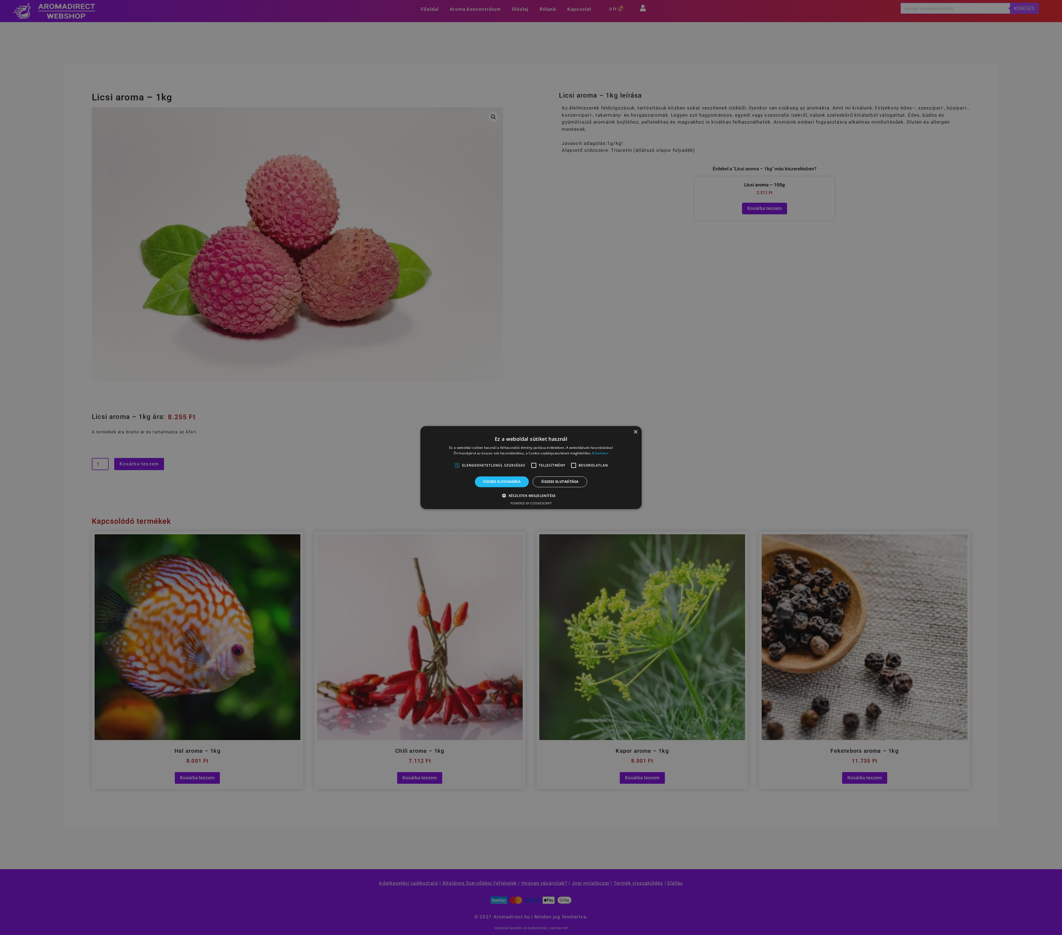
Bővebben (600, 453)
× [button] (635, 432)
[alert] (531, 467)
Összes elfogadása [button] (501, 481)
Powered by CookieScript (531, 503)
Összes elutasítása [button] (559, 481)
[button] (457, 465)
